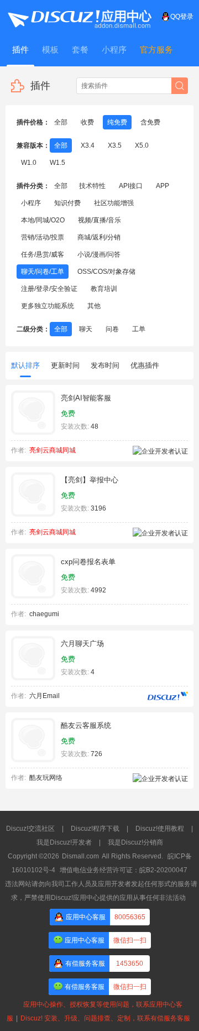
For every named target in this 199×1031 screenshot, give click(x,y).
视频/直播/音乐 (99, 220)
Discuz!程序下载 (95, 828)
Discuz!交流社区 (30, 828)
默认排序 (25, 365)
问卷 (112, 329)
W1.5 (57, 162)
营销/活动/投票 (42, 237)
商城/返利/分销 (99, 237)
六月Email (44, 696)
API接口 (131, 186)
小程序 (31, 203)
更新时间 (65, 365)
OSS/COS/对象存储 (106, 271)
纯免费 (117, 122)
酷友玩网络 (45, 778)
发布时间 (105, 365)
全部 (60, 122)
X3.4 (88, 145)
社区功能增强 (114, 203)
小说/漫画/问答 (99, 254)
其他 (94, 306)
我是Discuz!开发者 (64, 842)
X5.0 (142, 145)
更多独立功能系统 (47, 306)
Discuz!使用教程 (159, 828)
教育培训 (104, 289)
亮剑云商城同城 (52, 450)
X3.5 (115, 145)
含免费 (150, 122)
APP (162, 186)
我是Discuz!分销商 (135, 842)
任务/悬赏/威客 (42, 254)
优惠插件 (144, 365)
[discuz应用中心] (79, 16)
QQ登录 (181, 16)
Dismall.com (80, 856)
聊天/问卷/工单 (42, 271)
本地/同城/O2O (43, 220)
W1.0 (28, 162)
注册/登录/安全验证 (49, 289)
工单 (138, 329)
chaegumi (44, 614)
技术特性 (92, 186)
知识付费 (67, 203)
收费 (87, 122)
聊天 (85, 329)
